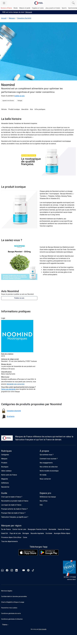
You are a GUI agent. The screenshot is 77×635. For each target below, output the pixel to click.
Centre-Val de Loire (19, 529)
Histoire (4, 109)
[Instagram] (12, 571)
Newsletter (5, 487)
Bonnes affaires (6, 8)
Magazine (4, 479)
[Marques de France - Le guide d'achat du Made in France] (39, 3)
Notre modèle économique (49, 471)
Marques (12, 18)
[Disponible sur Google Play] (49, 552)
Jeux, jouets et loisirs (52, 8)
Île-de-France (6, 529)
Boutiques (4, 467)
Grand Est (4, 533)
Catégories (5, 455)
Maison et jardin (24, 8)
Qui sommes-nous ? (46, 455)
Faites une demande (8, 389)
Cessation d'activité (24, 18)
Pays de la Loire (15, 533)
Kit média (43, 475)
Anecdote (24, 109)
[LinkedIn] (16, 571)
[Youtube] (23, 571)
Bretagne (25, 533)
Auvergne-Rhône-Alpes (62, 533)
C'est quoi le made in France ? (11, 497)
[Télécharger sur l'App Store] (28, 552)
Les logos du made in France (11, 505)
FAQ (41, 505)
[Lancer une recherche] (73, 3)
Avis (31, 109)
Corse (25, 537)
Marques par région (11, 525)
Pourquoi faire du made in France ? (13, 513)
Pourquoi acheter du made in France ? (14, 509)
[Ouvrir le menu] (4, 3)
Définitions (5, 483)
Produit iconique (14, 109)
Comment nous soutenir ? (49, 459)
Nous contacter (45, 479)
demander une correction (15, 384)
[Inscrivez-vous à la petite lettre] (2, 571)
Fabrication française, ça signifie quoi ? (14, 517)
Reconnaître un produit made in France (14, 501)
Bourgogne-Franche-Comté (37, 529)
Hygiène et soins (38, 8)
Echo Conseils (42, 629)
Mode (16, 8)
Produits (4, 463)
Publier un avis (19, 298)
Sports (64, 8)
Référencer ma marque (48, 497)
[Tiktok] (33, 571)
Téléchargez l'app (38, 546)
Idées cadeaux (6, 471)
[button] (38, 608)
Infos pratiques (39, 109)
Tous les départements (9, 541)
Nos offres (43, 501)
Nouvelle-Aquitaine (37, 533)
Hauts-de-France (64, 529)
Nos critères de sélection (49, 467)
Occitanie (49, 533)
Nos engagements (46, 463)
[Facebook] (7, 571)
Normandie (52, 529)
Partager (20, 100)
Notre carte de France (9, 475)
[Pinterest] (28, 571)
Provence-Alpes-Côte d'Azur (11, 537)
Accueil (3, 18)
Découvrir (28, 12)
